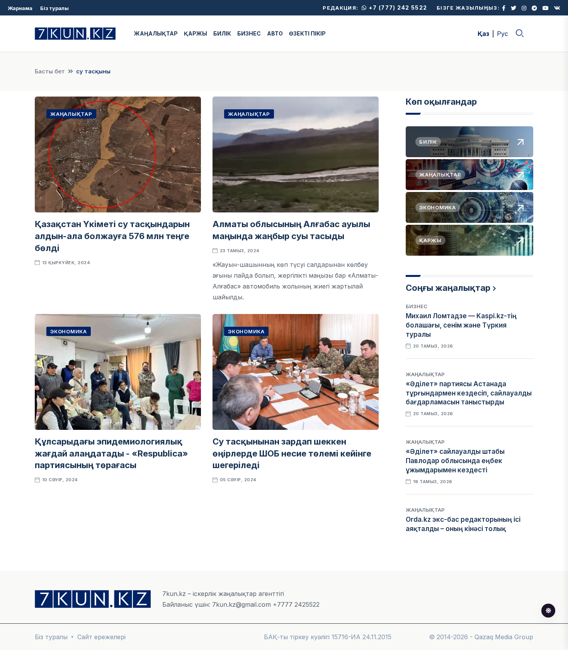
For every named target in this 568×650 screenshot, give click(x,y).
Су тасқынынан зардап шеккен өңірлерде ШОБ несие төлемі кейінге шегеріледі (292, 453)
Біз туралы (54, 8)
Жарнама (20, 8)
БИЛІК (222, 33)
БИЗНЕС (249, 33)
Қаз (483, 33)
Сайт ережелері (101, 637)
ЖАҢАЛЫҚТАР (156, 33)
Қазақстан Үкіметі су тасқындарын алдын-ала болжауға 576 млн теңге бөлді (112, 236)
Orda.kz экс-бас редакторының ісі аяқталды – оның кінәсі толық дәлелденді (463, 529)
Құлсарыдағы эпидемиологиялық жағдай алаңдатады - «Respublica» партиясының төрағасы (111, 453)
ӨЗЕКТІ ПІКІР (307, 33)
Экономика (68, 331)
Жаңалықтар (71, 114)
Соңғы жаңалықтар (448, 288)
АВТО (275, 33)
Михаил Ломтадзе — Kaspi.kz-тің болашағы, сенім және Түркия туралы (461, 325)
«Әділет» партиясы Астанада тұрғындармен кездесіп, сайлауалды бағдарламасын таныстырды (469, 393)
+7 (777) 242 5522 (397, 7)
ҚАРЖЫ (195, 33)
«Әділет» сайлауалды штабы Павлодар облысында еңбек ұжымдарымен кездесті (455, 461)
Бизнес (416, 306)
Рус (502, 33)
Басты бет (50, 71)
